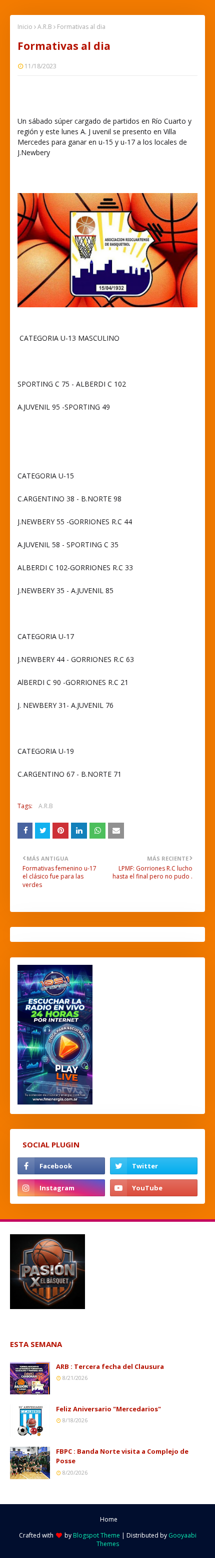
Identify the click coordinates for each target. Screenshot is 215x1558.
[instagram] (61, 1187)
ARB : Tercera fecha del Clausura (110, 1366)
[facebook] (61, 1165)
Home (109, 1519)
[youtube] (154, 1187)
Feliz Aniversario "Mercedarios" (108, 1408)
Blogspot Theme (96, 1535)
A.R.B (45, 26)
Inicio (25, 26)
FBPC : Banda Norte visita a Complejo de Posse (122, 1456)
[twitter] (154, 1165)
